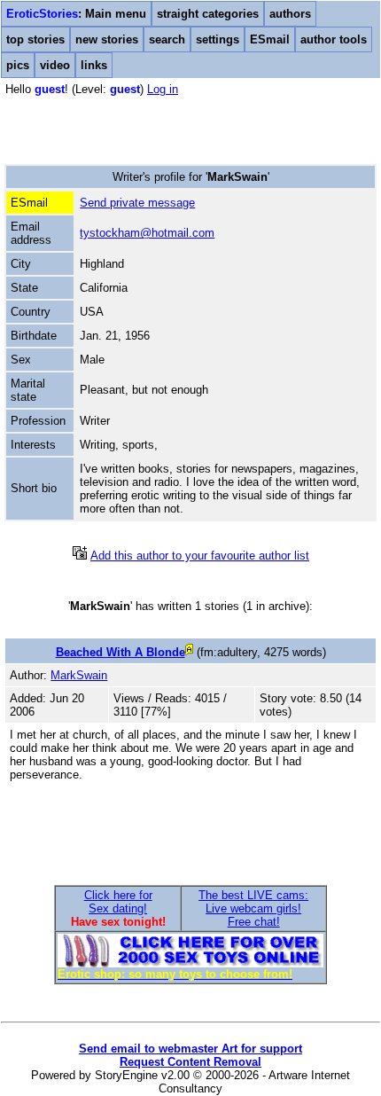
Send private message (137, 202)
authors (290, 13)
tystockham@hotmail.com (147, 232)
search (167, 39)
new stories (106, 39)
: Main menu (76, 13)
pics (17, 65)
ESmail (270, 39)
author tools (333, 39)
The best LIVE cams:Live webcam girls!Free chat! (253, 908)
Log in (162, 89)
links (94, 65)
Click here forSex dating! (118, 902)
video (55, 65)
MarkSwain (79, 675)
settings (217, 39)
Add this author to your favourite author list (199, 555)
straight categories (208, 13)
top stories (35, 39)
